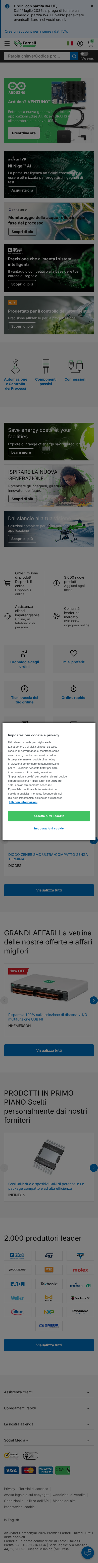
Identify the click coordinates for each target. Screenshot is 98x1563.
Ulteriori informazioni (23, 802)
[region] (49, 781)
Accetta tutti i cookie (49, 815)
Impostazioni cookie (49, 828)
